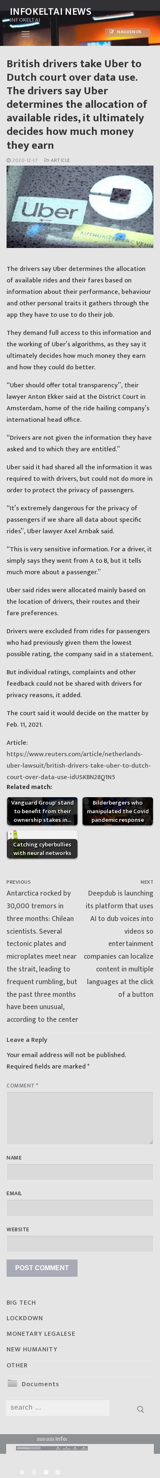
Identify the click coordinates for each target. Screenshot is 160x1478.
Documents (40, 1384)
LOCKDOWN (25, 1318)
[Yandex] (46, 1472)
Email (14, 1193)
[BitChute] (34, 1472)
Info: (61, 1439)
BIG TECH (21, 1302)
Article (60, 160)
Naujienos (129, 32)
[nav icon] (25, 34)
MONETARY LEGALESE (41, 1333)
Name (14, 1157)
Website (18, 1229)
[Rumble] (22, 1472)
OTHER (17, 1365)
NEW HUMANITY (32, 1349)
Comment (23, 1085)
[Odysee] (58, 1472)
